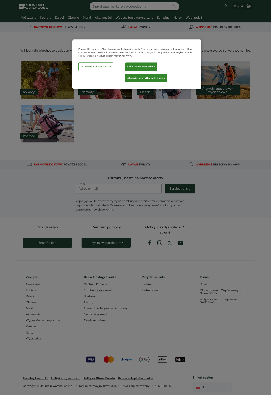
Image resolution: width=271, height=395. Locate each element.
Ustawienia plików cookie (96, 66)
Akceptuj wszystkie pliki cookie (146, 78)
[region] (136, 64)
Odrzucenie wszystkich (141, 66)
